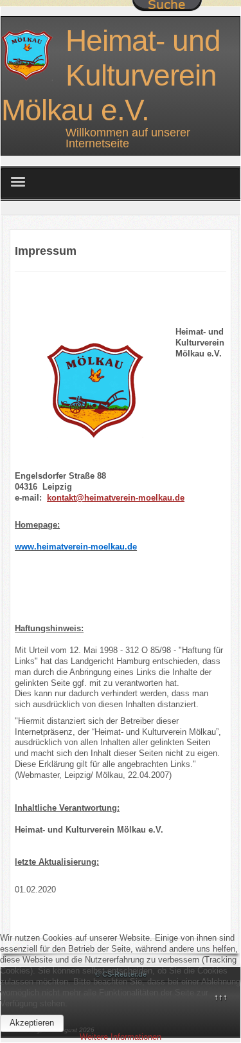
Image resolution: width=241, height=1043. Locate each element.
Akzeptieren (32, 1023)
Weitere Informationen (120, 1037)
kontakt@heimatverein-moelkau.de (115, 498)
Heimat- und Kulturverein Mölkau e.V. (110, 75)
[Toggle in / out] (167, 6)
